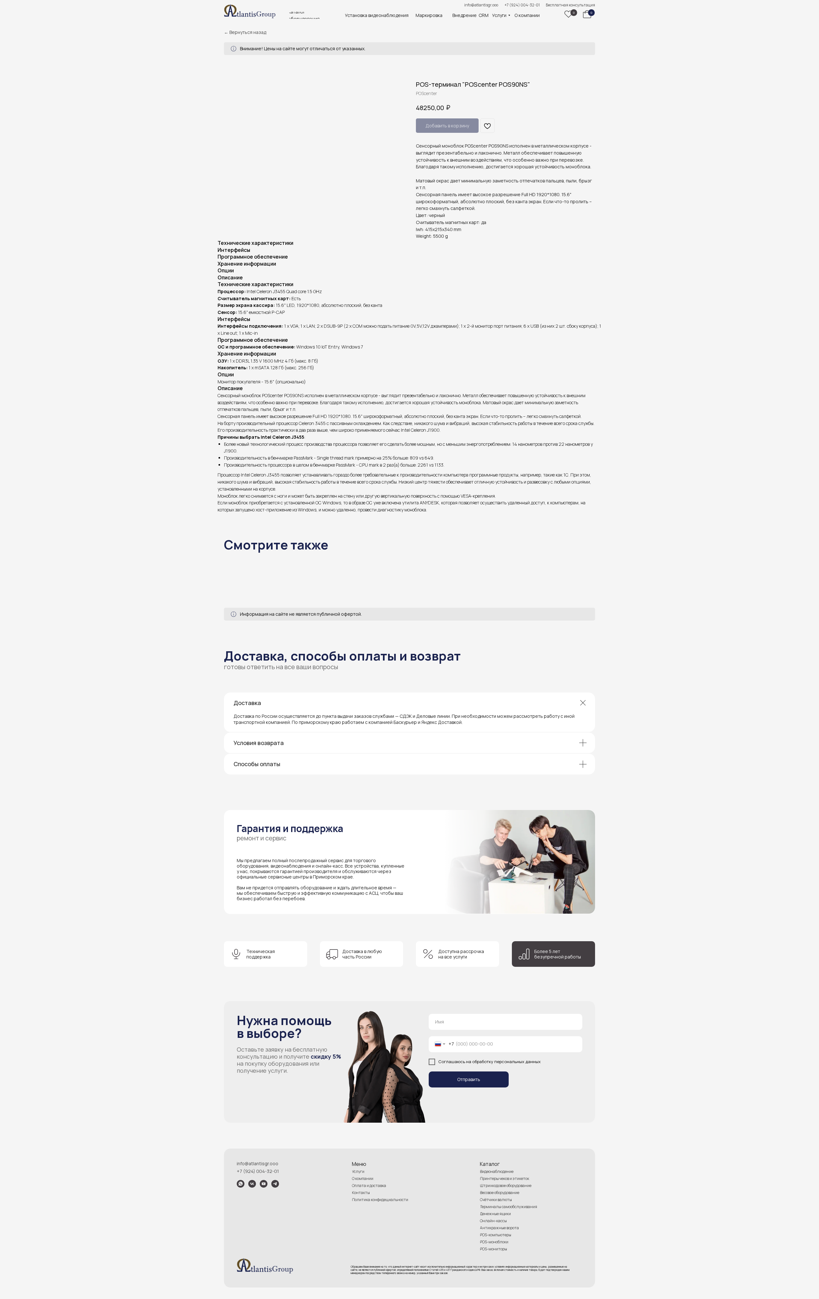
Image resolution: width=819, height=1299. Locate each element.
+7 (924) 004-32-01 (522, 5)
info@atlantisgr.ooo (481, 5)
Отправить (468, 1079)
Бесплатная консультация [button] (570, 5)
